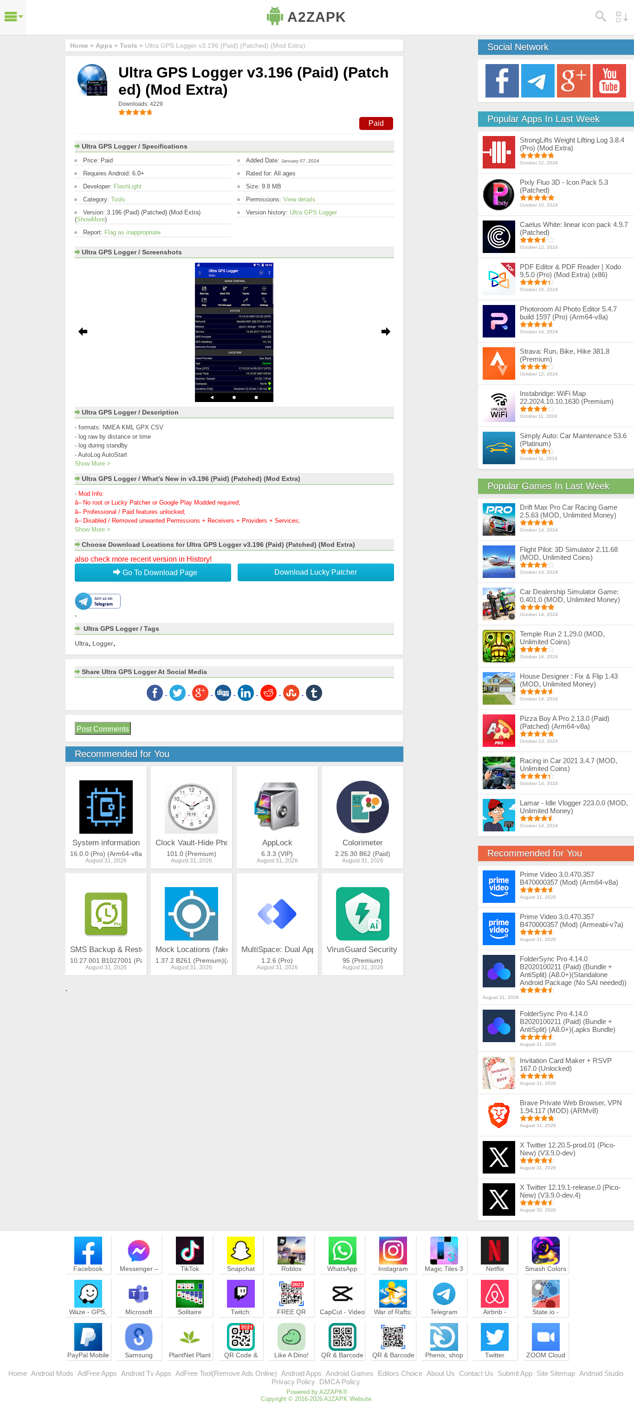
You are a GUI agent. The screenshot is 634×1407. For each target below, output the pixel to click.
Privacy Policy (293, 1382)
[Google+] (573, 80)
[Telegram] (538, 80)
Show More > (92, 463)
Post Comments (103, 729)
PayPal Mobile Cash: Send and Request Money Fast (88, 1367)
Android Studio (601, 1373)
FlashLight (128, 186)
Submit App (515, 1373)
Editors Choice (400, 1373)
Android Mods (52, 1373)
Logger (102, 643)
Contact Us (476, 1373)
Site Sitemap (556, 1373)
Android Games (350, 1373)
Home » (82, 45)
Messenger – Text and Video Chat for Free (139, 1277)
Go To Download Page (159, 573)
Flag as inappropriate (132, 232)
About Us (441, 1373)
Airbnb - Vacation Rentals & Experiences (495, 1324)
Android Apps (301, 1373)
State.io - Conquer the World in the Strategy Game (546, 1324)
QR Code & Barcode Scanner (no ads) (241, 1367)
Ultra (82, 643)
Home (17, 1373)
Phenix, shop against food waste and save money (444, 1367)
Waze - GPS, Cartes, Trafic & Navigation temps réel (88, 1324)
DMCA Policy (339, 1382)
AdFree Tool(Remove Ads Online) (226, 1373)
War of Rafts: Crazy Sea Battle (393, 1320)
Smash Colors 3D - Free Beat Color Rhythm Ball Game (546, 1281)
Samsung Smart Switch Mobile (139, 1363)
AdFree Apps (97, 1373)
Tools (118, 199)
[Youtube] (609, 80)
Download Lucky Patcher (315, 572)
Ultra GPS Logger (313, 212)
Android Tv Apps (146, 1373)
